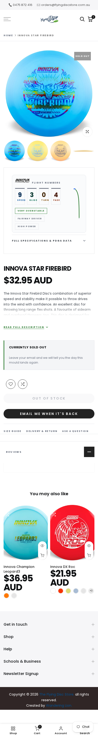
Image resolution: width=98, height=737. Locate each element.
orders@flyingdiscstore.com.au (65, 5)
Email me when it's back (49, 413)
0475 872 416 (22, 5)
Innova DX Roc (62, 566)
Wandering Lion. (59, 705)
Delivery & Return (41, 431)
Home (8, 35)
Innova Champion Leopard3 (19, 569)
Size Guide (12, 431)
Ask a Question (75, 431)
